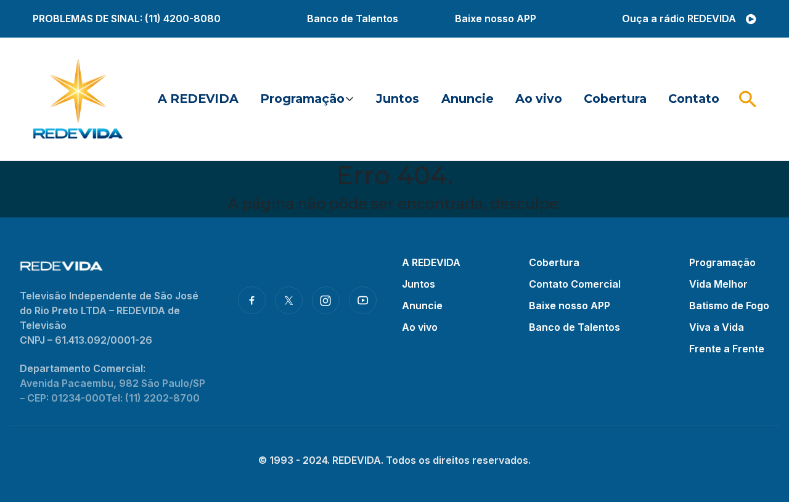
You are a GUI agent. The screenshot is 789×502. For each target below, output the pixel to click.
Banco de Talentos (352, 18)
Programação (302, 98)
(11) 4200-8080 (183, 18)
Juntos (397, 98)
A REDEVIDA (198, 98)
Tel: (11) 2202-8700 (152, 398)
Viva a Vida (716, 327)
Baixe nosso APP (495, 18)
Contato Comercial (575, 284)
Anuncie (467, 98)
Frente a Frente (726, 348)
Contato (693, 98)
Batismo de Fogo (729, 305)
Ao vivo (538, 98)
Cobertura (615, 98)
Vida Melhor (718, 284)
